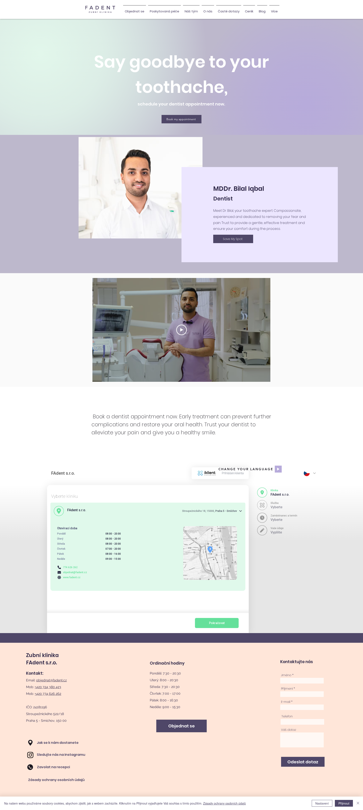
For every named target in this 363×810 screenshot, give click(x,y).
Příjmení (287, 688)
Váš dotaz (288, 729)
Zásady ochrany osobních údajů (224, 803)
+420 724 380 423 (48, 687)
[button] (164, 9)
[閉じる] (357, 803)
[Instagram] (30, 755)
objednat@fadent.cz (51, 680)
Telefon (287, 716)
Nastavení (322, 803)
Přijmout (343, 803)
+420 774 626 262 (48, 694)
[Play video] (181, 330)
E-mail (285, 701)
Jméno (286, 675)
